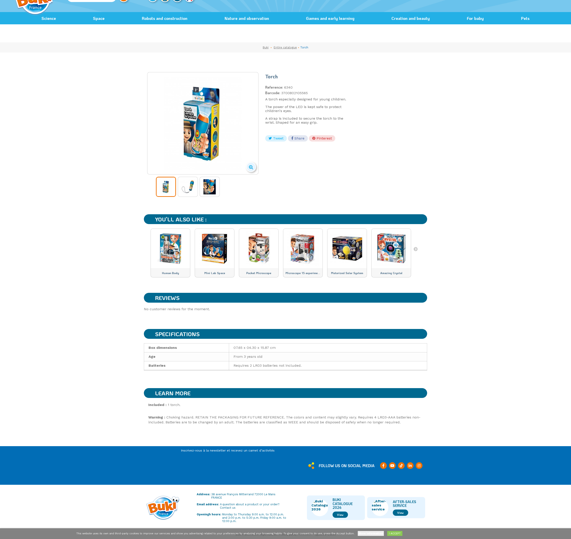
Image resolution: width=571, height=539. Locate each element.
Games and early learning (330, 18)
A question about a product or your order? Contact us (249, 506)
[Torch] (166, 187)
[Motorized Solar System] (347, 248)
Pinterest (323, 138)
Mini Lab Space (214, 273)
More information (371, 533)
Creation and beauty (410, 18)
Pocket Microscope (258, 273)
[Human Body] (170, 248)
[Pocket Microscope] (258, 248)
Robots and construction (164, 18)
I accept (395, 533)
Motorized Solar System (347, 273)
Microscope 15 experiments (304, 273)
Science (48, 18)
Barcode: (272, 93)
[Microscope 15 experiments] (303, 248)
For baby (475, 18)
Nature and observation (246, 18)
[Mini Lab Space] (214, 248)
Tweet (277, 138)
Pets (525, 18)
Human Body (170, 273)
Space (99, 18)
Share (298, 138)
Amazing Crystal (391, 273)
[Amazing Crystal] (391, 248)
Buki (266, 47)
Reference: (274, 87)
